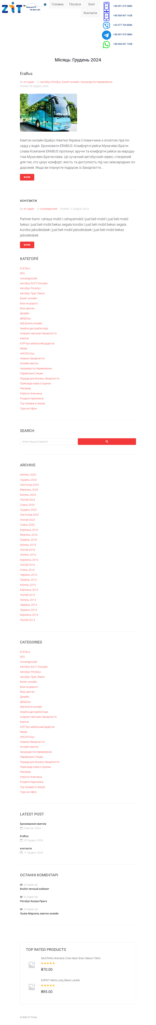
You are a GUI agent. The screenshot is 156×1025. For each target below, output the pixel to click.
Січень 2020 (27, 524)
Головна (58, 4)
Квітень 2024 (28, 494)
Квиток (24, 338)
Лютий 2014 (27, 619)
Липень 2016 (28, 554)
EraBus (26, 73)
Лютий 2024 (27, 499)
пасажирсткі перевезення (96, 81)
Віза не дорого (29, 303)
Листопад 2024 (29, 484)
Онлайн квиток (29, 363)
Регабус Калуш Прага (33, 901)
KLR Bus (25, 268)
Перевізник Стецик (31, 373)
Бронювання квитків (33, 823)
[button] (76, 4)
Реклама (25, 388)
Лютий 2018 (27, 549)
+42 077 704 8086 (122, 25)
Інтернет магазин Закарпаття (38, 333)
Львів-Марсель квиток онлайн (39, 913)
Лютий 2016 (27, 564)
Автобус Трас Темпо (32, 293)
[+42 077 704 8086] (106, 25)
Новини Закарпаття (32, 358)
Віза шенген (27, 308)
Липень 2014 (28, 599)
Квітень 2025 (28, 474)
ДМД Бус (25, 318)
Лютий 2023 (27, 519)
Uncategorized (48, 208)
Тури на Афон (28, 408)
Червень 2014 (28, 604)
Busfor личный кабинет (34, 888)
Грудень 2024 (28, 479)
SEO (22, 273)
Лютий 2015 (27, 594)
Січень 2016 (27, 569)
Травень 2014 (28, 609)
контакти (28, 200)
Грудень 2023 (28, 509)
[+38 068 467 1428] (106, 16)
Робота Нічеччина (31, 393)
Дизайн (24, 313)
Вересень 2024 (29, 489)
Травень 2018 (28, 539)
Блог (91, 4)
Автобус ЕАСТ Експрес (34, 283)
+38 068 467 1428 (122, 15)
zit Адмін (29, 81)
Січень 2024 (27, 504)
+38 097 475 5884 (122, 6)
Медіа (23, 348)
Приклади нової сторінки (35, 383)
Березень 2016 (29, 559)
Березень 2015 (29, 589)
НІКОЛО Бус (27, 353)
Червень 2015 (28, 574)
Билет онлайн (70, 81)
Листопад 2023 (29, 514)
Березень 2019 (29, 529)
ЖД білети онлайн (31, 323)
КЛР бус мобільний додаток (37, 343)
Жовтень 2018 (28, 534)
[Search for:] (48, 441)
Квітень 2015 (28, 584)
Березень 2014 (29, 614)
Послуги (75, 4)
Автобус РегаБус (50, 81)
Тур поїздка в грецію (32, 403)
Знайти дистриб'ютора (34, 328)
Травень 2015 (28, 579)
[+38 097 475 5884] (106, 6)
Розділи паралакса (32, 398)
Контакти (90, 13)
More (27, 177)
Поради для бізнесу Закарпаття (39, 378)
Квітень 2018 (28, 544)
